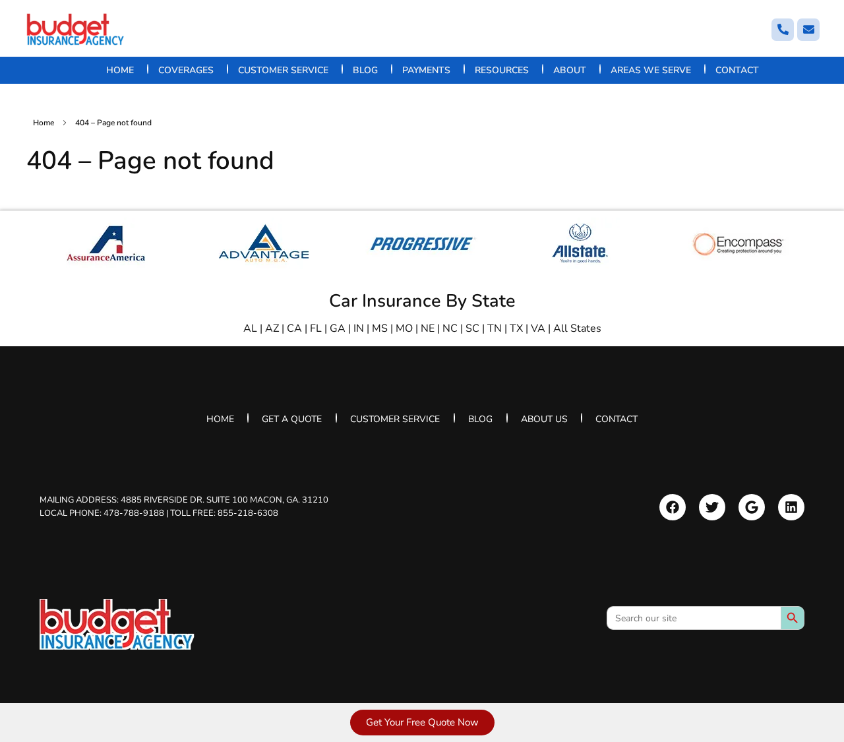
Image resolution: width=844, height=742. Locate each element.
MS (380, 328)
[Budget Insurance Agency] (75, 29)
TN (494, 328)
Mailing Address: (184, 500)
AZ (272, 328)
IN (358, 328)
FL (316, 328)
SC (472, 328)
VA (538, 328)
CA (294, 328)
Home (43, 122)
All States (577, 328)
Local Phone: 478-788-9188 (102, 512)
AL (250, 328)
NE (428, 328)
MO (404, 328)
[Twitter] (712, 507)
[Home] (117, 624)
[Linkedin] (791, 507)
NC (450, 328)
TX (516, 328)
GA (338, 328)
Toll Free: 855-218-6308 (224, 512)
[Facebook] (672, 507)
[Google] (751, 507)
